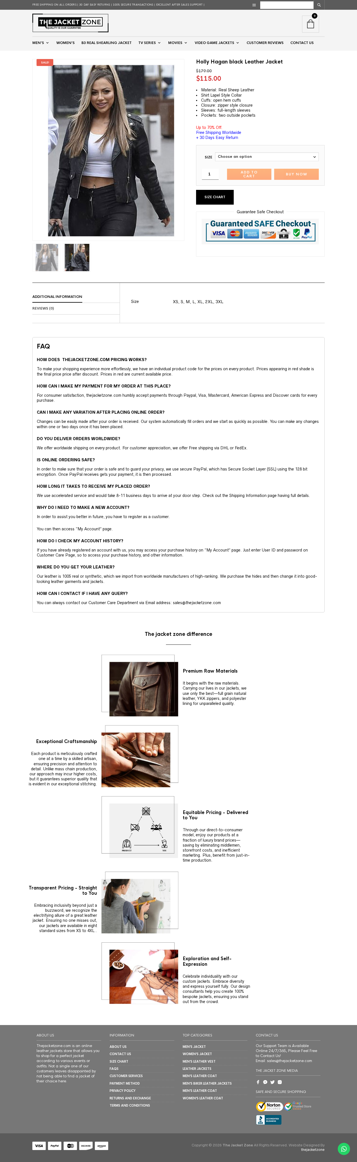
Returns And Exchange (130, 1098)
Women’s (65, 43)
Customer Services (126, 1076)
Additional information (57, 297)
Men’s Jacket (194, 1047)
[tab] (76, 297)
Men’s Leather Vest (199, 1061)
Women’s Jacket (197, 1054)
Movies (175, 43)
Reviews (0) (43, 308)
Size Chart (214, 197)
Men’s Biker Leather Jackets (207, 1083)
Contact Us (120, 1054)
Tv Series (147, 43)
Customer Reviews (265, 43)
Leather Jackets (197, 1069)
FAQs (114, 1069)
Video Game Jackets (214, 43)
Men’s (38, 43)
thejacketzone (313, 1150)
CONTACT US (302, 43)
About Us (118, 1047)
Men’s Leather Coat (200, 1076)
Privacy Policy (123, 1091)
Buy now (296, 174)
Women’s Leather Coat (203, 1098)
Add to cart (249, 174)
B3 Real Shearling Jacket (106, 43)
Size (208, 157)
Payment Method (125, 1083)
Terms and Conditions (130, 1105)
